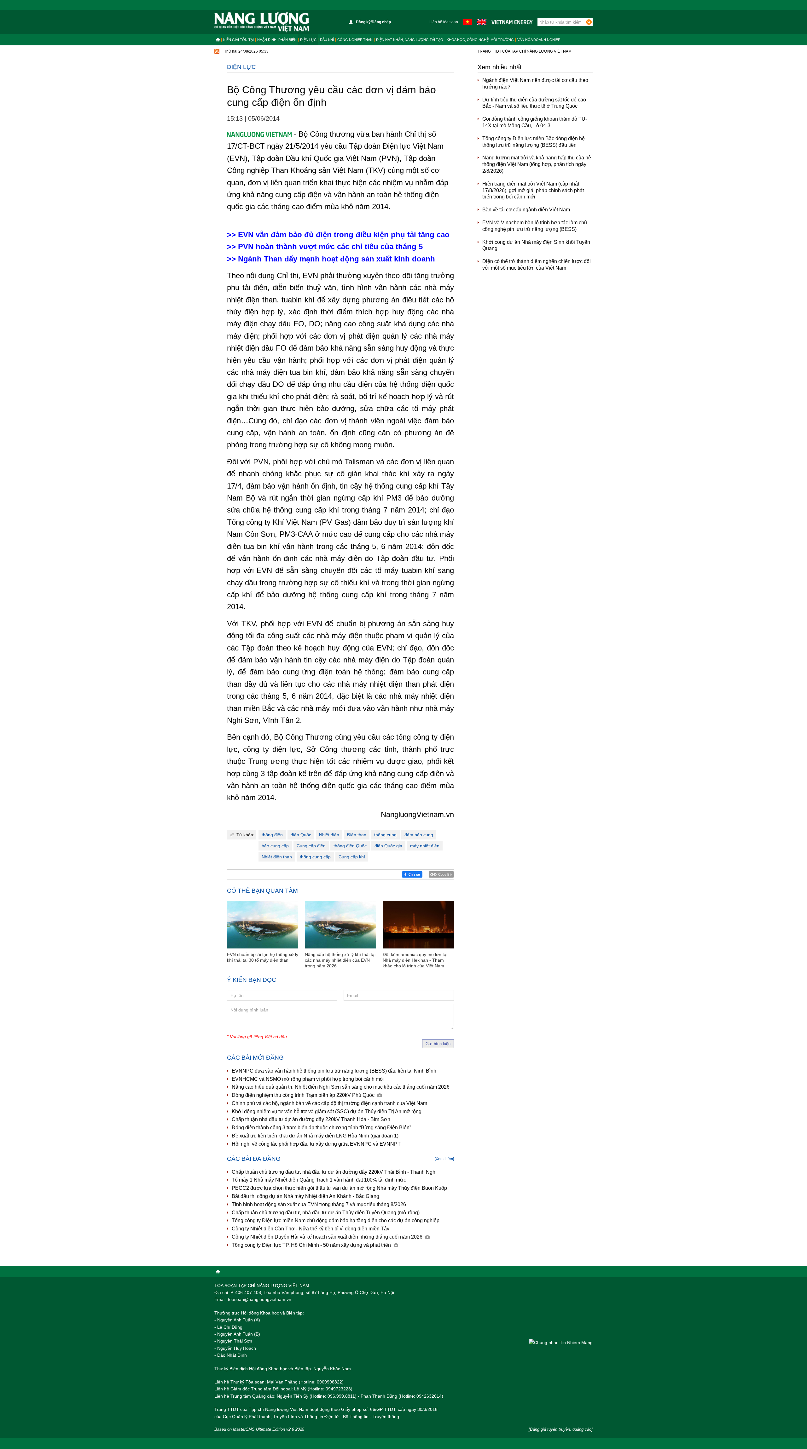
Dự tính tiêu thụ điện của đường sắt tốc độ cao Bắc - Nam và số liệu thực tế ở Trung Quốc (534, 103)
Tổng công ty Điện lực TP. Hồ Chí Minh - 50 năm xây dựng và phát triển (312, 1245)
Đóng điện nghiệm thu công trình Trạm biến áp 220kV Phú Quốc (304, 1095)
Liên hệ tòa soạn (443, 22)
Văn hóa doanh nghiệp (538, 40)
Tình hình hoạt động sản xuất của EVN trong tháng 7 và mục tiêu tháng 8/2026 (319, 1204)
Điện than (356, 834)
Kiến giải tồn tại (238, 40)
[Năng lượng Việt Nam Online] (261, 22)
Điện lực (308, 40)
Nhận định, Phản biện (277, 40)
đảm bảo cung (418, 834)
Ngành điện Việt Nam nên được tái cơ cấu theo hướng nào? (535, 83)
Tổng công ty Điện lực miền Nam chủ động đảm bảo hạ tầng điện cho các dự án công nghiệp (335, 1220)
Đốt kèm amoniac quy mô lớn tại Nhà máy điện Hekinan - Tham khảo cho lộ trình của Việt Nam (415, 960)
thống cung (385, 834)
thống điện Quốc (350, 845)
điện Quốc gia (388, 845)
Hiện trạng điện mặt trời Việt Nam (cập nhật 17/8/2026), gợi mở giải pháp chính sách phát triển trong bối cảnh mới (533, 190)
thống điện (272, 834)
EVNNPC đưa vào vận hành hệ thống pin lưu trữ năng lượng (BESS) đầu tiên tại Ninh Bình (334, 1071)
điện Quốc (301, 834)
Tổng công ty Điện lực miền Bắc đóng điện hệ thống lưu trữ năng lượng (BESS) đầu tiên (533, 142)
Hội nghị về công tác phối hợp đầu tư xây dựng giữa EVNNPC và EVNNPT (316, 1144)
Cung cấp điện (311, 845)
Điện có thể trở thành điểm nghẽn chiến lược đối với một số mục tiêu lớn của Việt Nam (536, 265)
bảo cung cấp (275, 845)
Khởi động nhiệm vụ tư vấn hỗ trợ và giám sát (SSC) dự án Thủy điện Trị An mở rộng (326, 1111)
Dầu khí (327, 40)
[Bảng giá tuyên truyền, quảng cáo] (561, 1429)
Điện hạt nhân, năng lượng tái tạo (409, 40)
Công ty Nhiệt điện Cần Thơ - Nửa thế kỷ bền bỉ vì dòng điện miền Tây (310, 1228)
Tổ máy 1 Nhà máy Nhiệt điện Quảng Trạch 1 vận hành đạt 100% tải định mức (319, 1180)
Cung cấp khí (352, 856)
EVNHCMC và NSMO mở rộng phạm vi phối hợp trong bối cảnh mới (308, 1079)
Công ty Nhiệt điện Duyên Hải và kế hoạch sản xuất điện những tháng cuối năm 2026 (328, 1237)
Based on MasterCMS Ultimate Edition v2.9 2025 (259, 1429)
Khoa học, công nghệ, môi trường (480, 40)
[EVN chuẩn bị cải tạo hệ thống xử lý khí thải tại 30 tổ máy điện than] (262, 924)
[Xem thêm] (444, 1159)
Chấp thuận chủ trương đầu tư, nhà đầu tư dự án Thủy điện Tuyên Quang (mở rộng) (326, 1212)
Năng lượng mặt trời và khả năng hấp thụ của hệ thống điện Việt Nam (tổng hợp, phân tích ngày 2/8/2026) (536, 164)
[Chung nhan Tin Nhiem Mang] (561, 1342)
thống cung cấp (315, 856)
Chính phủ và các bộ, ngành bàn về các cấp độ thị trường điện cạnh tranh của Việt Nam (329, 1103)
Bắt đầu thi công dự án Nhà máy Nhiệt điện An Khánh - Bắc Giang (305, 1196)
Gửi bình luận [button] (438, 1043)
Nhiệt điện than (277, 856)
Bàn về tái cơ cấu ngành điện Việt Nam (526, 209)
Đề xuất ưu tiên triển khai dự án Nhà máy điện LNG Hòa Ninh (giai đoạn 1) (315, 1135)
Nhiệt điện (329, 834)
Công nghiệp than (355, 40)
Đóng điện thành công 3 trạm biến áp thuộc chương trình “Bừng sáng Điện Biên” (321, 1127)
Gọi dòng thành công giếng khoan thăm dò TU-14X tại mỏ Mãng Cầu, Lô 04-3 (534, 122)
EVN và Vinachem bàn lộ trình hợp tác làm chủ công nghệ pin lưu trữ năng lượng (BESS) (534, 226)
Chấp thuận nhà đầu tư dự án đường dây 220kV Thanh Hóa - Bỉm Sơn (311, 1119)
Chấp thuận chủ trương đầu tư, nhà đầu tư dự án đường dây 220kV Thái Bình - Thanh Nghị (334, 1172)
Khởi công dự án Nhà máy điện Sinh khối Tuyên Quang (536, 245)
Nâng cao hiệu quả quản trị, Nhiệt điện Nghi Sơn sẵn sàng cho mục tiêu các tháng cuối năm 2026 (341, 1087)
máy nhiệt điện (424, 845)
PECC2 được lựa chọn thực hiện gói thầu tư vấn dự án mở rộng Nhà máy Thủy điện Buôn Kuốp (339, 1188)
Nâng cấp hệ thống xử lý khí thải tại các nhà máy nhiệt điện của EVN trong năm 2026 (340, 960)
